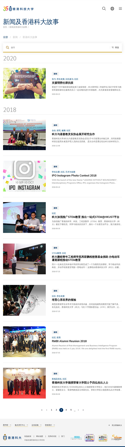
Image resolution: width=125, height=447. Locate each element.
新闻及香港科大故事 (18, 27)
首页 (5, 27)
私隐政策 (27, 436)
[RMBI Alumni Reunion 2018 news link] (62, 342)
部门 (63, 436)
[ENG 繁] (112, 8)
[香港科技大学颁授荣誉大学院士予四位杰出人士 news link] (62, 383)
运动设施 (35, 425)
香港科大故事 (30, 37)
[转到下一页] (78, 410)
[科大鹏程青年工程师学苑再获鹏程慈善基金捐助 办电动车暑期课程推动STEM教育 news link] (62, 259)
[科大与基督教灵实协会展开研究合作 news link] (62, 135)
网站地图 (39, 436)
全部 (5, 37)
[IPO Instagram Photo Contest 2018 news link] (62, 176)
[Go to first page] (42, 410)
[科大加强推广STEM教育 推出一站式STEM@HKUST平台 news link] (62, 218)
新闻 (15, 37)
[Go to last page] (83, 410)
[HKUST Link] (18, 8)
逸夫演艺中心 (20, 425)
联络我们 (48, 425)
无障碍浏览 (52, 436)
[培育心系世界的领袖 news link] (62, 300)
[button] (114, 47)
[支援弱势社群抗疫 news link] (62, 83)
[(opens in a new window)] (90, 438)
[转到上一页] (47, 410)
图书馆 (5, 425)
